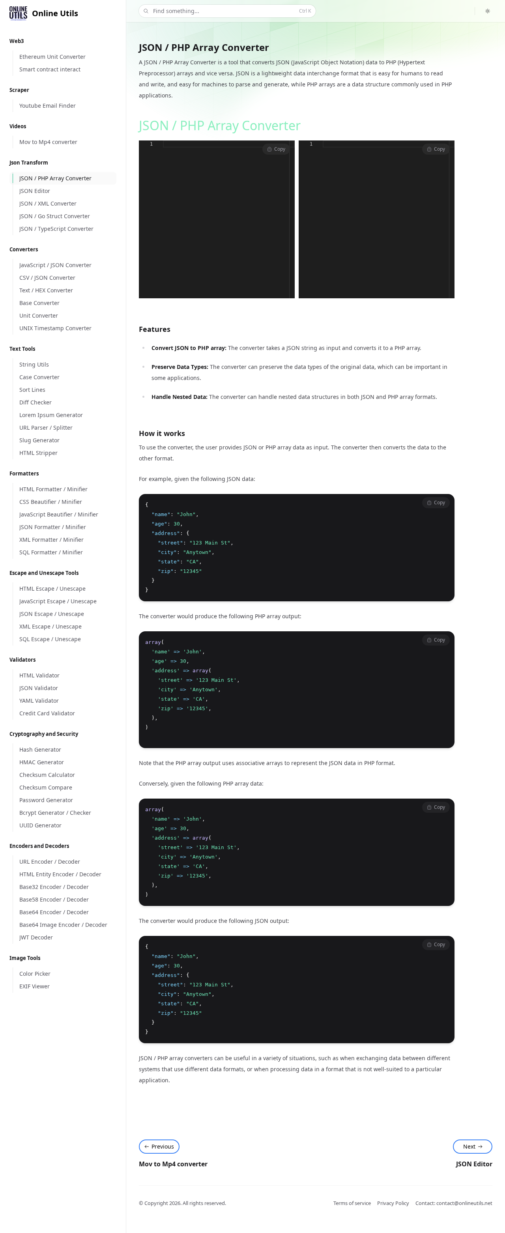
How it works (162, 433)
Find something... (232, 11)
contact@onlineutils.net (464, 1203)
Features (154, 329)
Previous (163, 1146)
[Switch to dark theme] (487, 11)
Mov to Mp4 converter (173, 1164)
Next (469, 1146)
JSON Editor (474, 1164)
